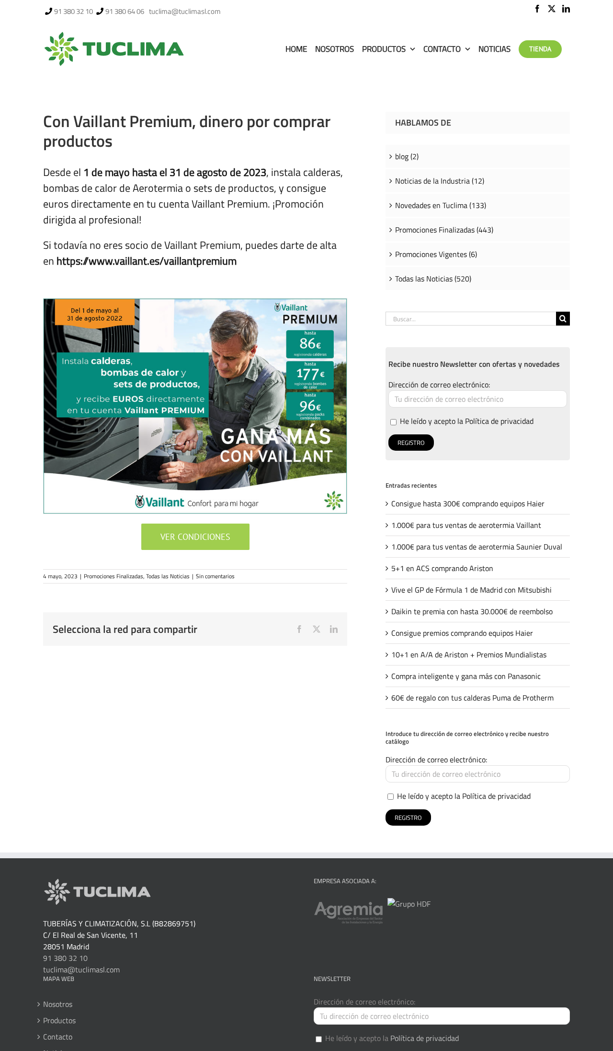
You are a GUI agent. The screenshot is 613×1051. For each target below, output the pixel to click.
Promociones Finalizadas (113, 576)
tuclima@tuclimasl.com (185, 11)
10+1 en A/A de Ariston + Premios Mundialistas (468, 654)
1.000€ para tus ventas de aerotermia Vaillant (466, 525)
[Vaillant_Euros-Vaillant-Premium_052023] (195, 302)
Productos (59, 1020)
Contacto (57, 1036)
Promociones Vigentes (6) (436, 254)
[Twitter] (552, 8)
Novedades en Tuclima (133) (440, 205)
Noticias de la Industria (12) (439, 181)
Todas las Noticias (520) (433, 278)
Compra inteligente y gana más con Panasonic (466, 676)
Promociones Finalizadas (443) (444, 229)
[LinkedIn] (566, 8)
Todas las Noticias (168, 576)
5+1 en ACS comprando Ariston (442, 568)
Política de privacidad (499, 421)
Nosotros (57, 1004)
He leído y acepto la (466, 421)
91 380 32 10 (73, 11)
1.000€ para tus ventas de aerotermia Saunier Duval (476, 546)
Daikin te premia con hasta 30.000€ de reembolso (472, 611)
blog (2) (407, 156)
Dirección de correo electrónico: (439, 384)
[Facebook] (537, 8)
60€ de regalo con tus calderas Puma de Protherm (472, 697)
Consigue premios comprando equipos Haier (462, 633)
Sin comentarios (215, 576)
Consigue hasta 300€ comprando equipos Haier (468, 503)
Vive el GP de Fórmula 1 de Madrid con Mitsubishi (471, 590)
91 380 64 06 (124, 11)
